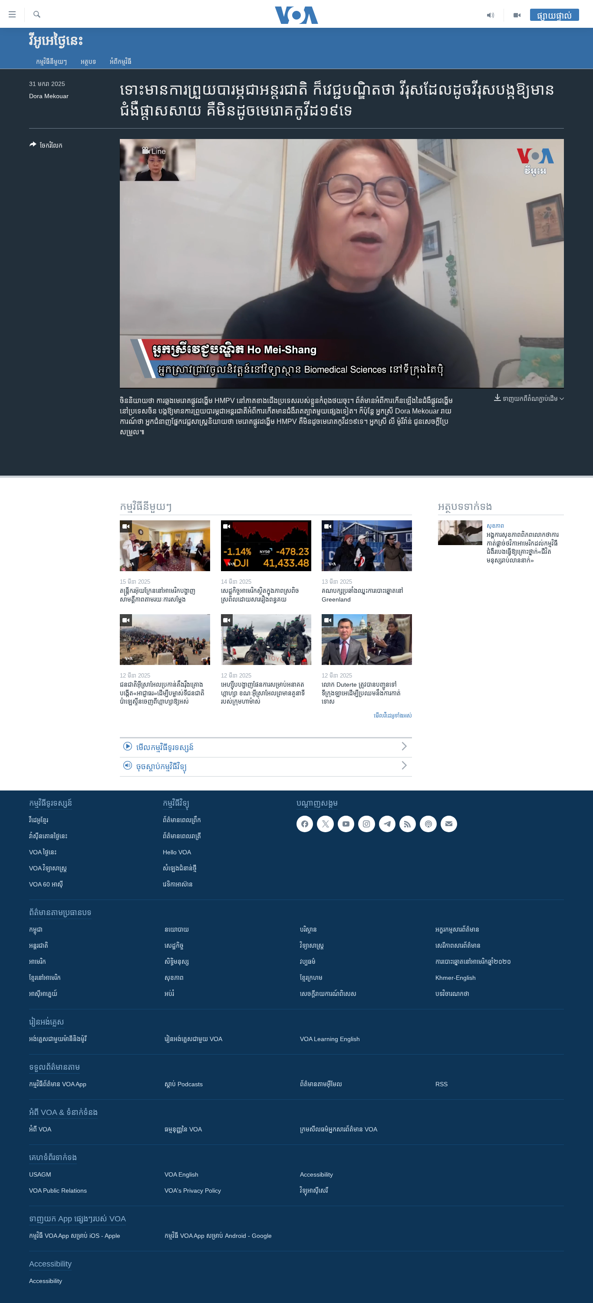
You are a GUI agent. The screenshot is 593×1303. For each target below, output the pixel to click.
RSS (441, 1084)
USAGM (40, 1174)
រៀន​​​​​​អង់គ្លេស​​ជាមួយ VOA (193, 1038)
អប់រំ (169, 993)
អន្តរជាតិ (38, 945)
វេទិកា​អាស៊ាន (178, 884)
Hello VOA (177, 852)
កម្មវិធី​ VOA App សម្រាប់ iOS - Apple (74, 1235)
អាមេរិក (37, 961)
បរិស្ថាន (308, 929)
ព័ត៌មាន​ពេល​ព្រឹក (182, 820)
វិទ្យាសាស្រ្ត (312, 945)
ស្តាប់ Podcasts (184, 1084)
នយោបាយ (177, 929)
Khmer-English (455, 977)
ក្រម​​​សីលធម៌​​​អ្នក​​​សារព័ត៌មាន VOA (338, 1129)
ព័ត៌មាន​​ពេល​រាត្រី (182, 836)
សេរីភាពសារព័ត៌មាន (458, 945)
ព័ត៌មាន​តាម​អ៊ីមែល (321, 1084)
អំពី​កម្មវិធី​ (121, 61)
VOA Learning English (330, 1038)
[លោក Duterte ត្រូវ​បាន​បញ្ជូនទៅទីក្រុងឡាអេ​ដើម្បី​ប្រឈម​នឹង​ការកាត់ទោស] (367, 639)
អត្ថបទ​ (88, 61)
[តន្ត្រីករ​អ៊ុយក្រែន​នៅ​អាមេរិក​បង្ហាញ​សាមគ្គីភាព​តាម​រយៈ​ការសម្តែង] (165, 545)
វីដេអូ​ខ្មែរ (38, 820)
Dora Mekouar (49, 96)
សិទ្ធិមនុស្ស (177, 961)
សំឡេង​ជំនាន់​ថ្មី (180, 868)
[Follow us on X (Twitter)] (325, 824)
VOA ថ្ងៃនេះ (42, 852)
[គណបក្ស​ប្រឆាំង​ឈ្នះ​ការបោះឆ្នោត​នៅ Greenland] (367, 545)
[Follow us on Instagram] (366, 824)
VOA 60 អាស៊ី (46, 884)
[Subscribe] (449, 824)
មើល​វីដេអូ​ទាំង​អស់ (393, 715)
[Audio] (491, 15)
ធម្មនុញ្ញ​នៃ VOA (183, 1129)
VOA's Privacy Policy (193, 1190)
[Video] (517, 15)
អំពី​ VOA (40, 1129)
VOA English (181, 1174)
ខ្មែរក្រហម (311, 977)
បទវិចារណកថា (452, 993)
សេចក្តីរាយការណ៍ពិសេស (328, 993)
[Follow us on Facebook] (304, 824)
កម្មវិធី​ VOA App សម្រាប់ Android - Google (218, 1235)
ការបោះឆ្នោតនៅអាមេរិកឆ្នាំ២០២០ (473, 961)
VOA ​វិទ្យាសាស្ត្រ (48, 868)
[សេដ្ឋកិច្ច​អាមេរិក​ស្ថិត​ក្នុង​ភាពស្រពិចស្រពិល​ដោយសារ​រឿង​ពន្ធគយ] (266, 545)
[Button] (46, 147)
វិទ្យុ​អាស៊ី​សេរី (314, 1190)
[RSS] (407, 824)
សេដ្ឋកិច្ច (174, 945)
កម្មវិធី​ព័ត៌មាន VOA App (57, 1084)
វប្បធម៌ (308, 961)
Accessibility (316, 1174)
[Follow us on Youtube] (346, 824)
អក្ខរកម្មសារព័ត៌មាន (457, 929)
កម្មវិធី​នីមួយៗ (51, 61)
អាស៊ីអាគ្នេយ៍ (43, 993)
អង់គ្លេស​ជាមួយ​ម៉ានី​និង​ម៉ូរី (57, 1038)
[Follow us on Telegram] (387, 824)
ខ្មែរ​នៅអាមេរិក (45, 977)
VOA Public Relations (58, 1190)
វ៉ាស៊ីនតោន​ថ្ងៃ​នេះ (48, 836)
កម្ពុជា (36, 929)
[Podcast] (428, 824)
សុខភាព (495, 526)
